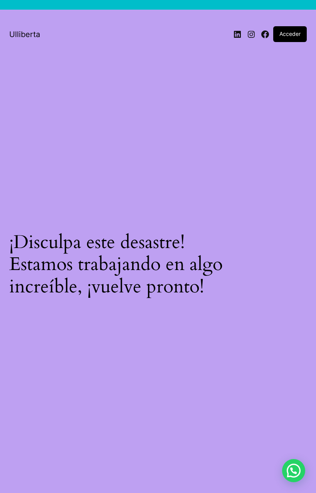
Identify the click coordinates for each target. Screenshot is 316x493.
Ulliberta (24, 34)
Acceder (290, 33)
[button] (293, 470)
